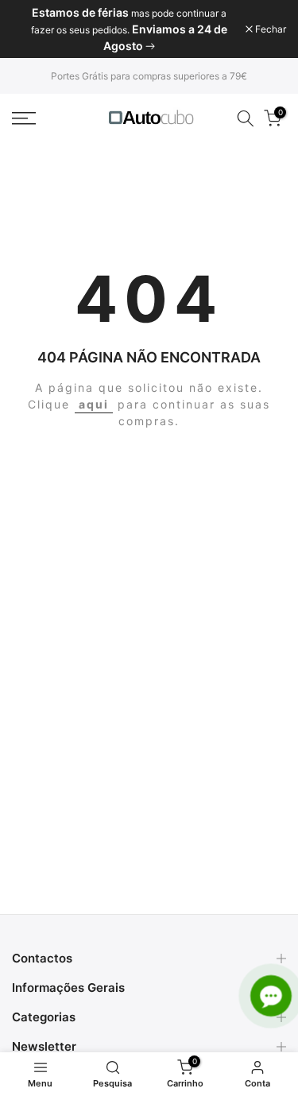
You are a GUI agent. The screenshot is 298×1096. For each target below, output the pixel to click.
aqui (94, 404)
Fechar (269, 29)
